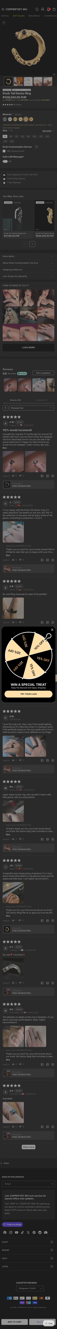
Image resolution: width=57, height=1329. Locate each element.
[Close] (52, 630)
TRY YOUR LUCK (28, 694)
